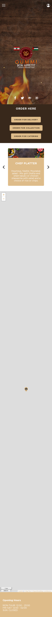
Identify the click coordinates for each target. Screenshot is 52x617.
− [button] (4, 198)
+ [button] (4, 194)
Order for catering (26, 136)
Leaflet (20, 591)
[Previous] (4, 167)
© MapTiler (27, 591)
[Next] (48, 167)
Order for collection (26, 128)
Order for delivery (26, 120)
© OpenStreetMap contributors (41, 591)
